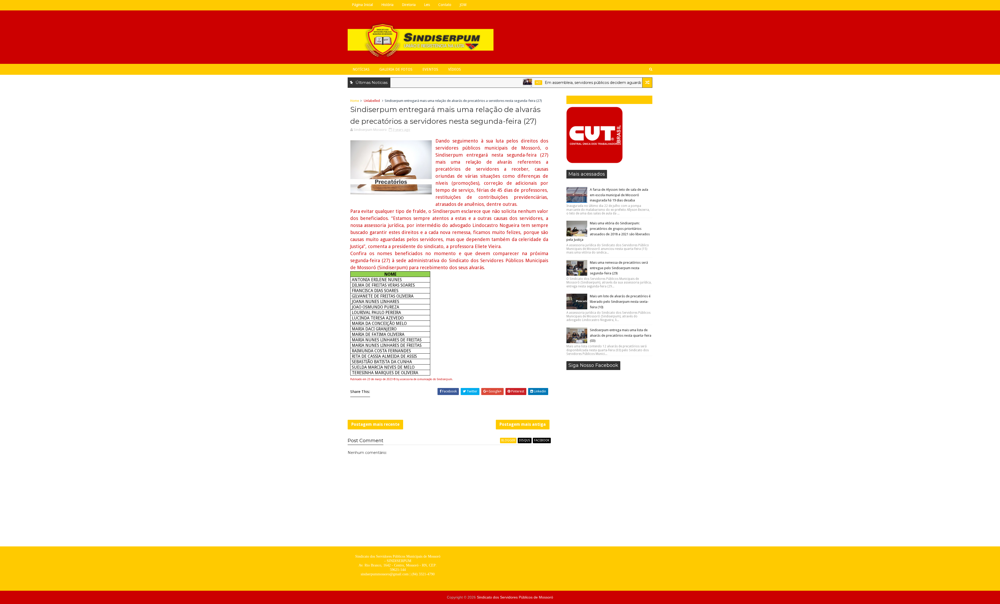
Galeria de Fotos (396, 69)
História (387, 5)
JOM (463, 5)
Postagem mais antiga (522, 424)
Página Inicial (362, 5)
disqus (524, 440)
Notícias (361, 69)
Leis (427, 5)
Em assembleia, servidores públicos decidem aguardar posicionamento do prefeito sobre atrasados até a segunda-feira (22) (638, 82)
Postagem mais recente (375, 424)
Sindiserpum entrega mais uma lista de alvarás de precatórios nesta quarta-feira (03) (620, 335)
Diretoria (409, 5)
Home (354, 101)
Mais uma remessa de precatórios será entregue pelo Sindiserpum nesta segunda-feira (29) (619, 268)
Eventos (430, 69)
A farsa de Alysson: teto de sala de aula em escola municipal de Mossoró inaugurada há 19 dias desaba (619, 195)
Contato (444, 5)
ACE (520, 82)
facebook (541, 440)
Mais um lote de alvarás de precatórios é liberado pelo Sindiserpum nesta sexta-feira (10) (620, 301)
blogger (508, 440)
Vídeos (454, 69)
